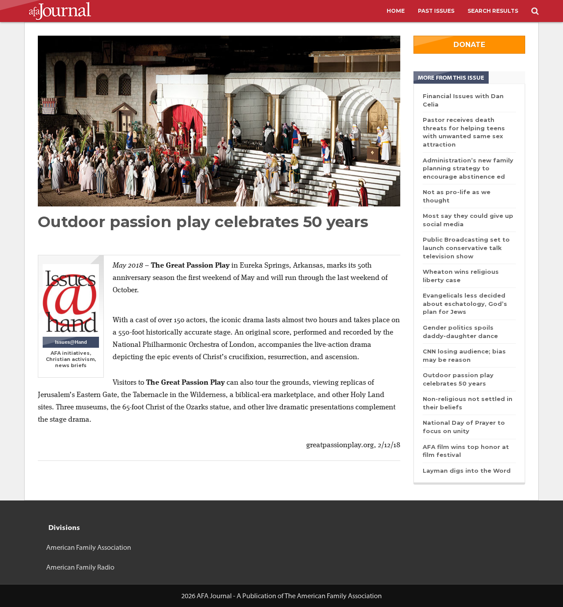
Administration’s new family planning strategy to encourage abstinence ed (468, 168)
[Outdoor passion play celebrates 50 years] (219, 121)
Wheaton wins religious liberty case (461, 275)
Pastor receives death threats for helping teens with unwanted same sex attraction (464, 132)
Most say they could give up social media (468, 220)
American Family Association (88, 547)
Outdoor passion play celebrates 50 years (458, 379)
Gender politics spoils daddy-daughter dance (460, 331)
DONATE (469, 44)
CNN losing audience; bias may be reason (464, 355)
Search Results (493, 10)
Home (396, 10)
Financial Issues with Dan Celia (463, 100)
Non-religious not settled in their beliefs (467, 403)
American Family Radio (80, 567)
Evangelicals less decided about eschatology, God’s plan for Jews (465, 303)
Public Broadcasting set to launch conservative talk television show (466, 247)
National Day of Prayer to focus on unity (464, 426)
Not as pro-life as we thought (456, 196)
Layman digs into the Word (467, 470)
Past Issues (436, 10)
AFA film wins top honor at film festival (466, 451)
